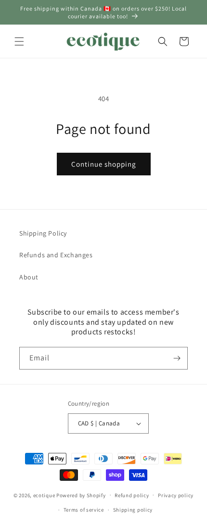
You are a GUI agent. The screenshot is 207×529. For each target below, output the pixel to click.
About (29, 277)
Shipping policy (133, 509)
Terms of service (84, 509)
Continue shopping (103, 164)
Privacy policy (176, 495)
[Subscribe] (176, 358)
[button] (19, 41)
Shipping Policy (43, 233)
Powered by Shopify (81, 494)
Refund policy (132, 495)
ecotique (44, 494)
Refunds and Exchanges (56, 255)
